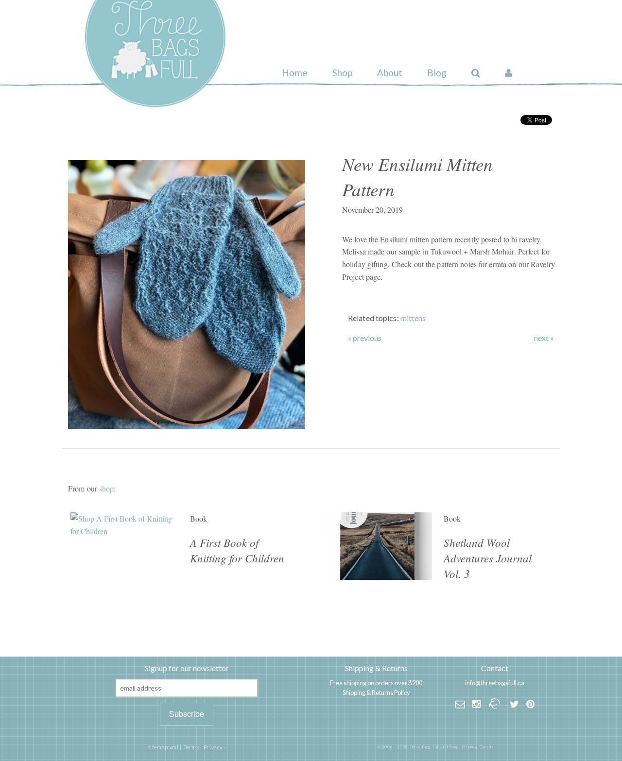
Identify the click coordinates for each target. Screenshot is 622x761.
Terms (191, 747)
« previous (364, 338)
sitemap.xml (163, 747)
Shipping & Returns (376, 668)
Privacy (213, 747)
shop (106, 488)
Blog (437, 72)
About (389, 72)
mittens (413, 317)
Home (295, 72)
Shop (342, 72)
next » (544, 338)
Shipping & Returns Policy (376, 692)
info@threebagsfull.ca (494, 683)
